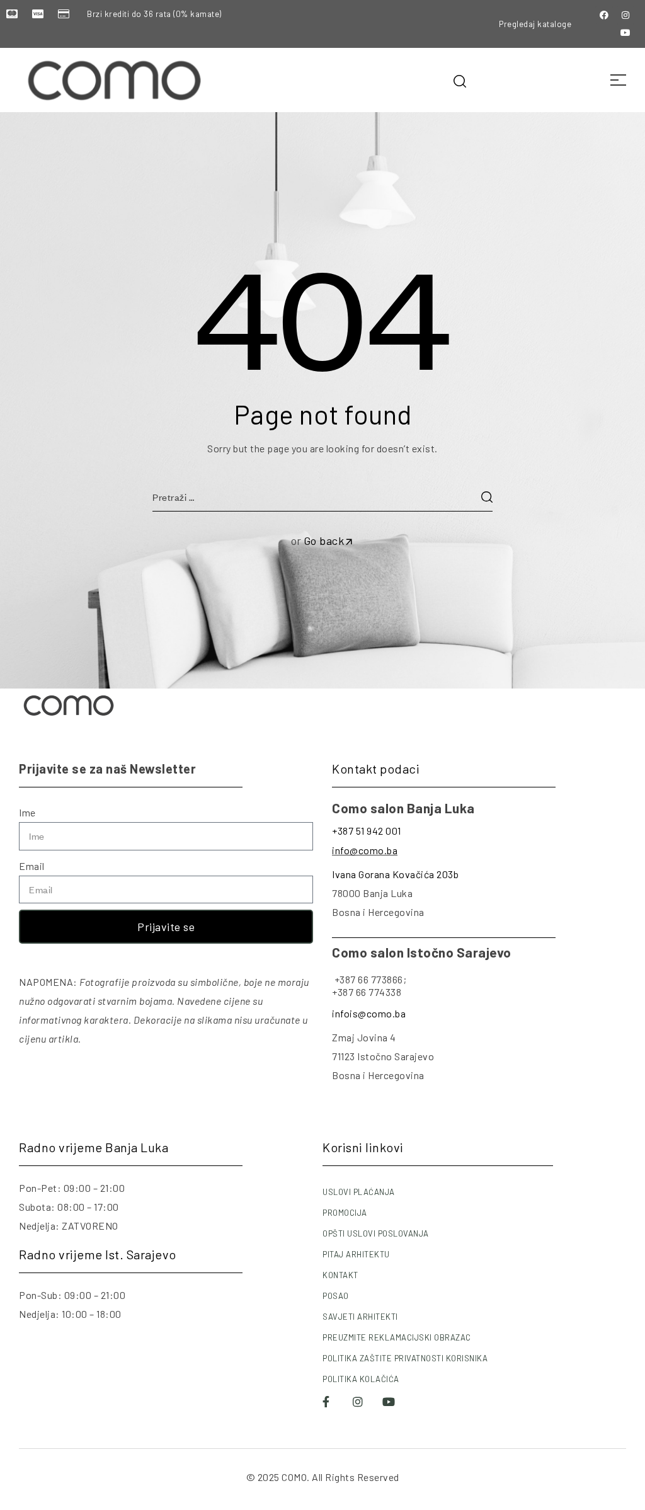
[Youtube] (625, 33)
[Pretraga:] (322, 497)
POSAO (335, 1296)
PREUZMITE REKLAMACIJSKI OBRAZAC (396, 1337)
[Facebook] (604, 15)
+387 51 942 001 (366, 831)
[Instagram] (625, 15)
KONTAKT (340, 1275)
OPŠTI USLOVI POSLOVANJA (375, 1233)
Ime (27, 812)
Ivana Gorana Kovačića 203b (395, 874)
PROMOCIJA (344, 1213)
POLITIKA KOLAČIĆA (360, 1379)
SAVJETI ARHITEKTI (360, 1317)
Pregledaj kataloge (535, 24)
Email (32, 866)
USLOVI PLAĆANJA (358, 1192)
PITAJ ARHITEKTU (356, 1254)
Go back (324, 540)
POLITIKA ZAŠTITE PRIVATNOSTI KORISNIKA (405, 1358)
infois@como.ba (369, 1013)
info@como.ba (364, 850)
